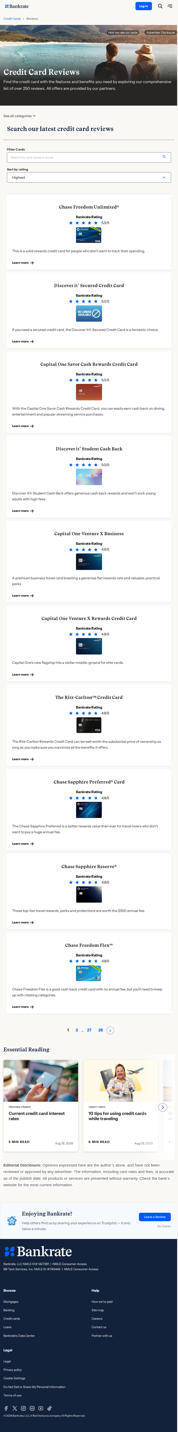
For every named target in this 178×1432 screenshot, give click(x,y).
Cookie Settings (14, 1378)
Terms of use (12, 1395)
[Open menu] (170, 6)
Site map (98, 1310)
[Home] (19, 6)
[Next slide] (162, 1107)
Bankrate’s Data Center (19, 1336)
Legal (7, 1361)
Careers (97, 1319)
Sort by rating (17, 169)
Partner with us (102, 1336)
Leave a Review (155, 1217)
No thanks (164, 1226)
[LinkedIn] (32, 1408)
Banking (8, 1310)
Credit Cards (12, 19)
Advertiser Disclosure (161, 32)
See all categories (17, 116)
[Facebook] (6, 1408)
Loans (7, 1327)
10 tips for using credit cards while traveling (118, 1116)
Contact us (99, 1327)
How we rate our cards (123, 32)
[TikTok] (49, 1408)
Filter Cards (16, 149)
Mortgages (10, 1302)
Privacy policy (12, 1370)
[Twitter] (14, 1408)
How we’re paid (102, 1302)
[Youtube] (40, 1408)
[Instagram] (23, 1408)
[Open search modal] (160, 6)
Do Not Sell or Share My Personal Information (34, 1387)
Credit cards (11, 1319)
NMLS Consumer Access (70, 1264)
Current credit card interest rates (37, 1116)
